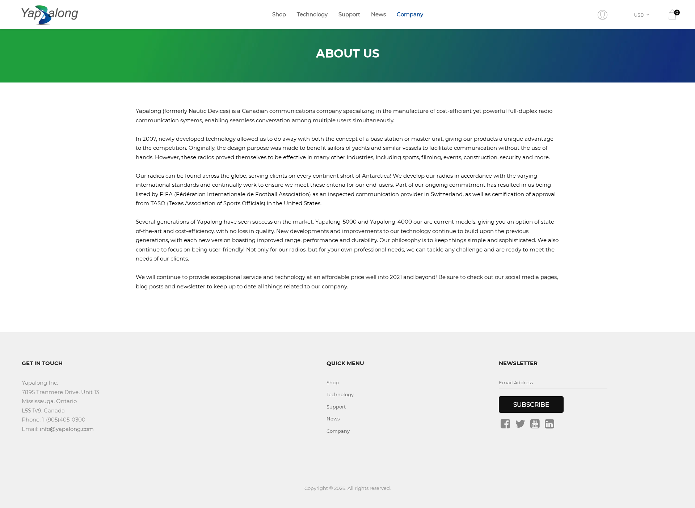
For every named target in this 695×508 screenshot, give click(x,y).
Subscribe (531, 404)
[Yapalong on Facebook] (505, 423)
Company (410, 14)
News (378, 14)
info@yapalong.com (67, 429)
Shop (279, 14)
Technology (312, 14)
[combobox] (643, 14)
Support (349, 14)
